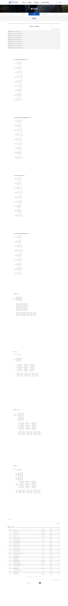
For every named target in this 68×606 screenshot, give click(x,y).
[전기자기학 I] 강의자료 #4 (16, 549)
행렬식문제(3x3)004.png (15, 39)
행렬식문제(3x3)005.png (15, 41)
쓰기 (58, 580)
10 (39, 576)
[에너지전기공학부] (13, 2)
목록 (58, 523)
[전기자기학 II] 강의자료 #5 (16, 547)
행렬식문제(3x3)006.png (15, 43)
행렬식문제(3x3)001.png (15, 33)
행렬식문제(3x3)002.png (15, 35)
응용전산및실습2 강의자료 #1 (16, 562)
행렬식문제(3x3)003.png (15, 37)
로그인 (57, 2)
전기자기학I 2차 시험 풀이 (16, 566)
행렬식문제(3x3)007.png (15, 45)
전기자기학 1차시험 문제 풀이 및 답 (17, 570)
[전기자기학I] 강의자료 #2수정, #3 (17, 551)
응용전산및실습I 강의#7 (15, 568)
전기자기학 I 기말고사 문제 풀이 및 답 (17, 564)
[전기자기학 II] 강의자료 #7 (16, 543)
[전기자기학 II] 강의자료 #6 (16, 545)
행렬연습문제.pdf (14, 31)
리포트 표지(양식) (15, 530)
